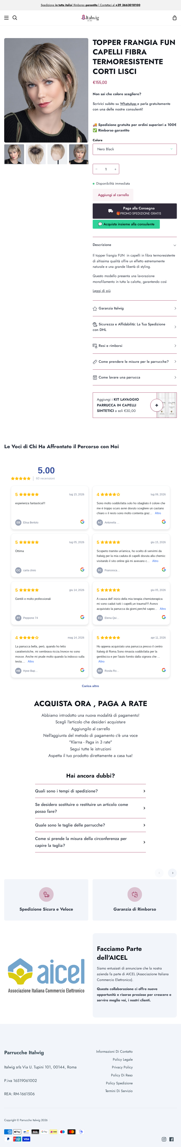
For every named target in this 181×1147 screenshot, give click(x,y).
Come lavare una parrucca (119, 377)
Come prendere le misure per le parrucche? (134, 361)
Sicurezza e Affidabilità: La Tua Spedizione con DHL (129, 327)
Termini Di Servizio (119, 1090)
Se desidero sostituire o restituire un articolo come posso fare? (81, 807)
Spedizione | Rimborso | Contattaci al (78, 5)
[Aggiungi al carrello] (156, 405)
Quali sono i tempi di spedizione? (66, 791)
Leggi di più (102, 290)
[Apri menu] (4, 17)
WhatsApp (128, 103)
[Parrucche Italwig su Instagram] (164, 1139)
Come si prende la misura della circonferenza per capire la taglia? (81, 842)
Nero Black (105, 149)
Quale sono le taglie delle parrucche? (70, 825)
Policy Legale (123, 1059)
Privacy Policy (122, 1067)
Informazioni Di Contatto (114, 1051)
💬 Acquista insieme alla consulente (126, 224)
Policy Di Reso (122, 1075)
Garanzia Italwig (111, 308)
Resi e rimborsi (110, 345)
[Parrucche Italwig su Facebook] (171, 1139)
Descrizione (102, 244)
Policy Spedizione (119, 1083)
